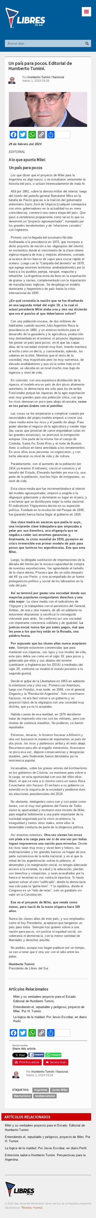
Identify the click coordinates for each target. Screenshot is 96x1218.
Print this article (27, 1062)
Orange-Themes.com (32, 1208)
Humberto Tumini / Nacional (45, 77)
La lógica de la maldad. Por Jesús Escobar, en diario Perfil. (46, 1148)
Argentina (41, 1090)
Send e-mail (56, 1062)
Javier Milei (59, 1090)
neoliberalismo (45, 1096)
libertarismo (22, 1096)
